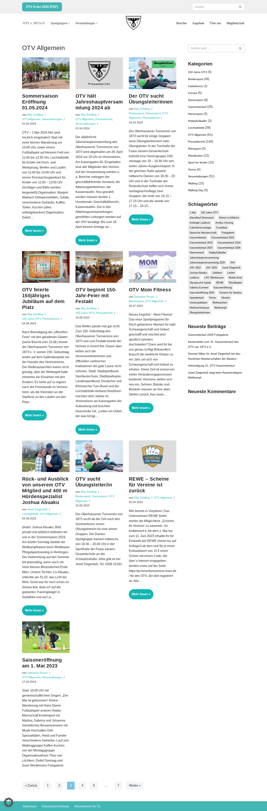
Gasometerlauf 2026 (229, 247)
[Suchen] (240, 7)
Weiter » (135, 785)
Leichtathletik (30, 513)
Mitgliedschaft (235, 23)
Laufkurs (194, 277)
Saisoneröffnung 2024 (202, 292)
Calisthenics (195, 86)
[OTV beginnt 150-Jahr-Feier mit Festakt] (99, 267)
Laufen (231, 272)
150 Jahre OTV (31, 318)
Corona (192, 93)
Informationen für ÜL (87, 806)
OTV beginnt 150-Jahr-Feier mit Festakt (95, 295)
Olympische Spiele (200, 282)
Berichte (181, 23)
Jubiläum (217, 272)
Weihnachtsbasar (199, 307)
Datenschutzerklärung (55, 806)
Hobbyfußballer (197, 120)
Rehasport (194, 148)
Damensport (153, 113)
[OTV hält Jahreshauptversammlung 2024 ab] (99, 73)
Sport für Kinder (198, 162)
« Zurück (31, 785)
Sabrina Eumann (199, 287)
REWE (220, 282)
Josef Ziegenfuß (37, 509)
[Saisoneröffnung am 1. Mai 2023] (46, 637)
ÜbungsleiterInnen (200, 312)
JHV (232, 262)
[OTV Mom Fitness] (152, 267)
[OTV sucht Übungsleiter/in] (99, 456)
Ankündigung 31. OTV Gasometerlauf (211, 365)
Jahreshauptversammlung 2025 (207, 262)
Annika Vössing (224, 222)
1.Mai (193, 212)
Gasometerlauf (197, 106)
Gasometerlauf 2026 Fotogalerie (208, 334)
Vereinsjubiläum (198, 302)
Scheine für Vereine (230, 292)
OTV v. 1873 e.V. (34, 23)
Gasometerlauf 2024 (229, 242)
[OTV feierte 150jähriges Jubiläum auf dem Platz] (46, 267)
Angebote (198, 23)
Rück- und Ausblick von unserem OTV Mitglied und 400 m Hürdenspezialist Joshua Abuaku (45, 490)
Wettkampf (220, 307)
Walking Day (195, 190)
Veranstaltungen (52, 119)
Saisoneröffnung (222, 287)
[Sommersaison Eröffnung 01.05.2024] (46, 73)
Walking (193, 183)
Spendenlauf (197, 297)
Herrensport (195, 113)
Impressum (29, 806)
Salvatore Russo (144, 296)
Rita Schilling (35, 114)
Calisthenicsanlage (200, 227)
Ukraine (225, 297)
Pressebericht (103, 119)
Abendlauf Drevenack (202, 217)
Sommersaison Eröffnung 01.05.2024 (40, 101)
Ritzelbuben (195, 155)
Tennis (192, 169)
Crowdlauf (221, 227)
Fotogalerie (228, 232)
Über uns (215, 23)
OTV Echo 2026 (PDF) (42, 6)
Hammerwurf (197, 252)
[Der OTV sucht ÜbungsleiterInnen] (152, 73)
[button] (69, 23)
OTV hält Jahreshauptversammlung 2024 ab (99, 101)
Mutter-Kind (235, 277)
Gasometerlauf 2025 (201, 247)
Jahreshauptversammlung (204, 257)
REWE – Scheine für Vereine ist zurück (149, 484)
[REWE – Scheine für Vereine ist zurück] (152, 456)
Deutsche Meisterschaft (203, 232)
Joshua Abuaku (198, 272)
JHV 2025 (211, 267)
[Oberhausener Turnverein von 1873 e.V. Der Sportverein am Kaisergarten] (133, 23)
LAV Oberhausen (214, 277)
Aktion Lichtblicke (229, 217)
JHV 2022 (195, 267)
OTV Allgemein (31, 119)
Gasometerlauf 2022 (222, 237)
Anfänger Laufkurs (200, 222)
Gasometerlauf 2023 (201, 242)
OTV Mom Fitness (150, 289)
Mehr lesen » (33, 232)
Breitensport (136, 113)
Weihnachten (219, 302)
